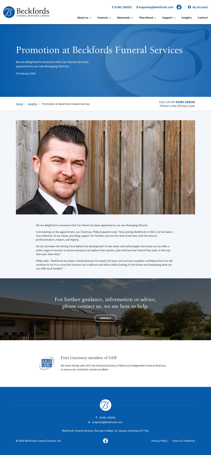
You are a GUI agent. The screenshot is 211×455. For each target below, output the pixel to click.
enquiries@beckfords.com (156, 7)
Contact (203, 17)
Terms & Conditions (183, 440)
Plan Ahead (146, 17)
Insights (187, 17)
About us (82, 17)
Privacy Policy (159, 440)
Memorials (123, 17)
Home (19, 104)
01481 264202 (123, 7)
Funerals (102, 17)
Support (167, 17)
